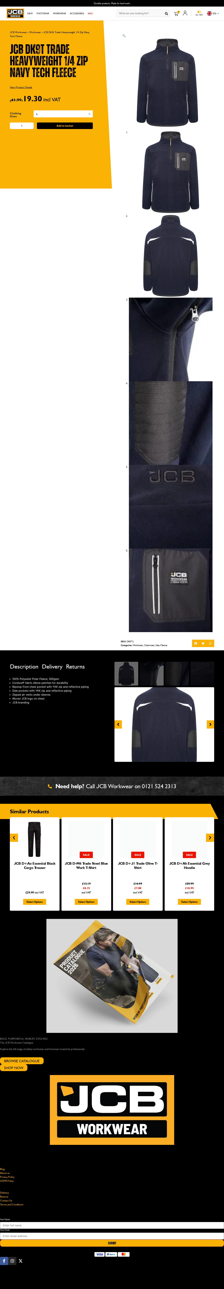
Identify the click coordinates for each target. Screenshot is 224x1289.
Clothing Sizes (15, 115)
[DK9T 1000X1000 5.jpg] (164, 724)
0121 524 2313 (159, 786)
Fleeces (163, 645)
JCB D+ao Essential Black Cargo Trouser (34, 865)
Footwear (43, 13)
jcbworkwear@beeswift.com (15, 1154)
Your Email (5, 1230)
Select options (34, 901)
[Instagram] (12, 1261)
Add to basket (65, 125)
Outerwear (149, 645)
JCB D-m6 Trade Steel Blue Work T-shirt (86, 865)
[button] (124, 35)
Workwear (59, 13)
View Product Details (21, 87)
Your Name (5, 1219)
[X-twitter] (20, 1261)
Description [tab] (24, 666)
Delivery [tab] (52, 666)
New (30, 13)
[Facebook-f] (4, 1261)
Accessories (77, 13)
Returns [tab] (75, 666)
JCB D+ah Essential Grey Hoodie (189, 865)
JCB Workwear (18, 32)
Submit (112, 1243)
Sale (90, 13)
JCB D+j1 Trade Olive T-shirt (138, 865)
